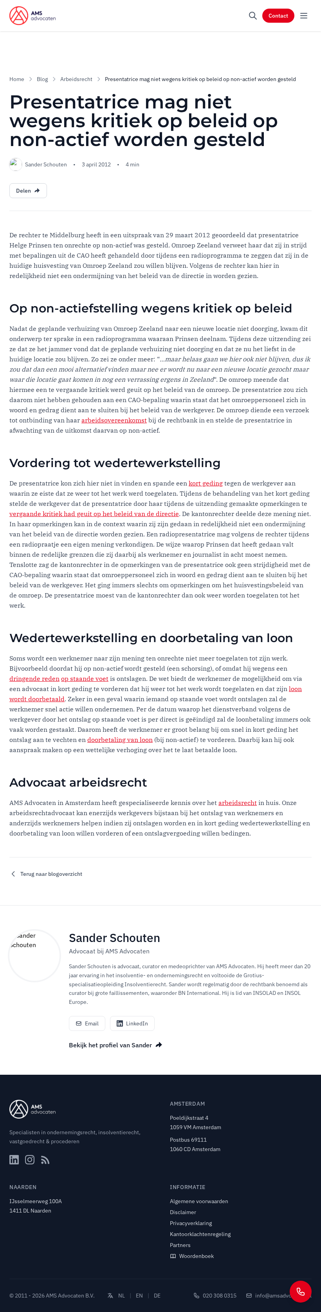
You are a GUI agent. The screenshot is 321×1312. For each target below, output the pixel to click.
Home (16, 79)
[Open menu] (304, 15)
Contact (278, 15)
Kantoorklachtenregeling (200, 1234)
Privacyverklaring (191, 1223)
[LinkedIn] (14, 1159)
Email (92, 1023)
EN (139, 1295)
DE (157, 1295)
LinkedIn (137, 1023)
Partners (180, 1245)
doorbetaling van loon (120, 740)
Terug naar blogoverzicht (51, 873)
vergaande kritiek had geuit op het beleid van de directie (94, 514)
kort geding (206, 483)
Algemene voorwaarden (199, 1201)
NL (121, 1295)
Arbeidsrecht (76, 79)
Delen (23, 190)
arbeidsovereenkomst (114, 420)
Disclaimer (183, 1212)
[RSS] (45, 1159)
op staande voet (84, 678)
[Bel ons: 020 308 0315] (301, 1292)
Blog (42, 79)
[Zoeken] (253, 15)
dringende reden (34, 678)
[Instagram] (29, 1159)
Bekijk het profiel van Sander (110, 1045)
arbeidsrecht (237, 803)
